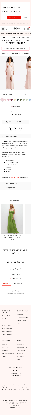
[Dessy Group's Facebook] (14, 370)
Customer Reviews (22, 347)
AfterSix (4, 319)
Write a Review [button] (16, 274)
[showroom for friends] (24, 29)
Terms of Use (15, 405)
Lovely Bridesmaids (7, 328)
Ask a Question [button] (16, 278)
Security (19, 403)
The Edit (4, 356)
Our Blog (19, 359)
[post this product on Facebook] (10, 129)
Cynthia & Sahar (6, 325)
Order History (5, 350)
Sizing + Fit (20, 314)
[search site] (6, 29)
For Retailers (20, 356)
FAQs (18, 323)
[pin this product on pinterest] (15, 129)
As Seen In (20, 353)
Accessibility (7, 403)
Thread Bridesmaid (7, 334)
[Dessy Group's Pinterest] (19, 370)
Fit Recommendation (22, 317)
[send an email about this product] (20, 129)
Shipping (4, 344)
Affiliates (13, 403)
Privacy (25, 403)
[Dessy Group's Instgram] (11, 370)
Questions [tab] (17, 283)
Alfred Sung (5, 322)
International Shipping (8, 353)
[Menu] (3, 29)
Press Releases (21, 350)
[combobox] (16, 95)
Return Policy (5, 347)
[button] (10, 73)
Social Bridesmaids (7, 331)
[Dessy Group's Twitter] (17, 370)
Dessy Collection (6, 316)
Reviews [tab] (5, 283)
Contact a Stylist (21, 320)
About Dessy (20, 344)
